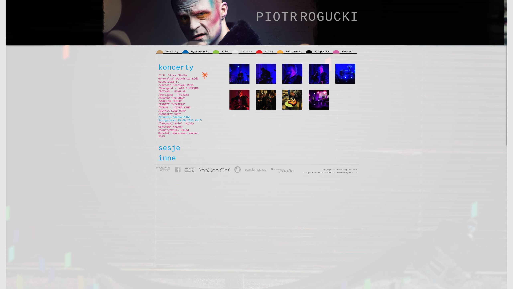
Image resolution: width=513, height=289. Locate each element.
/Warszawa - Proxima (173, 94)
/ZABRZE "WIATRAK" (172, 104)
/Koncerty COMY (169, 114)
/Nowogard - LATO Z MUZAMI (178, 88)
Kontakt (347, 51)
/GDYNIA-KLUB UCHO (172, 110)
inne (167, 158)
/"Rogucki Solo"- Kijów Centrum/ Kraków (176, 125)
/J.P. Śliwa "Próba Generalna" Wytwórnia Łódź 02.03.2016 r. (178, 78)
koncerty (176, 68)
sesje (169, 148)
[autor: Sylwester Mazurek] (241, 76)
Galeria (246, 51)
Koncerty (172, 51)
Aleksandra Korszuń (321, 173)
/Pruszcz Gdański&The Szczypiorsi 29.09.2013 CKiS (180, 119)
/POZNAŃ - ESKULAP (172, 91)
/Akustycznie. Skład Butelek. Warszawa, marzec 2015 (178, 133)
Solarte (353, 173)
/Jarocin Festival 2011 (176, 85)
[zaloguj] (335, 169)
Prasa (269, 51)
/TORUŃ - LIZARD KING (174, 107)
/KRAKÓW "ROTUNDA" (172, 98)
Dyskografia (200, 51)
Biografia (322, 51)
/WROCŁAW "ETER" (170, 101)
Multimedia (294, 51)
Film (225, 51)
